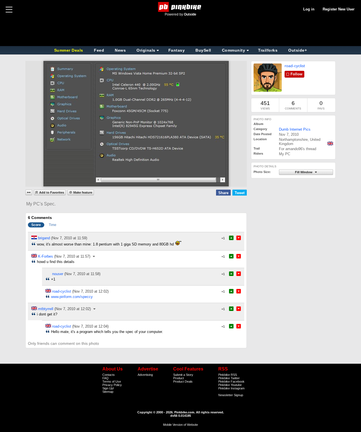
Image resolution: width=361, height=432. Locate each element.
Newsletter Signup (230, 395)
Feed (99, 50)
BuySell (203, 50)
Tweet (240, 193)
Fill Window (304, 172)
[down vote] (238, 238)
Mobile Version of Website (180, 424)
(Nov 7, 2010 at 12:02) (90, 291)
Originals (146, 50)
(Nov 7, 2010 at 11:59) (69, 238)
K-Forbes (45, 256)
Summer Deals (69, 50)
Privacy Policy (112, 385)
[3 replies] (94, 256)
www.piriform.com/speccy (72, 297)
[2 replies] (94, 309)
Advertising (145, 374)
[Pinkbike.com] (180, 7)
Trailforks (268, 50)
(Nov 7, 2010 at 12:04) (90, 326)
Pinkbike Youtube (230, 385)
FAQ (105, 378)
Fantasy (176, 50)
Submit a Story (183, 374)
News (120, 50)
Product (178, 378)
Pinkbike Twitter (229, 378)
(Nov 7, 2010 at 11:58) (82, 274)
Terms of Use (111, 381)
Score (36, 225)
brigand (44, 238)
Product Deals (183, 381)
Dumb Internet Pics (295, 129)
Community (233, 50)
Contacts (108, 374)
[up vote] (231, 238)
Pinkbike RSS (227, 374)
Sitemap (107, 391)
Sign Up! (108, 388)
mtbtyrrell (45, 309)
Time (52, 225)
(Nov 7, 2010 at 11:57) (72, 256)
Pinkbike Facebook (231, 381)
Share (223, 193)
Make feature (82, 192)
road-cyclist (295, 65)
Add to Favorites (51, 192)
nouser (57, 274)
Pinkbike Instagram (231, 388)
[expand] (28, 192)
